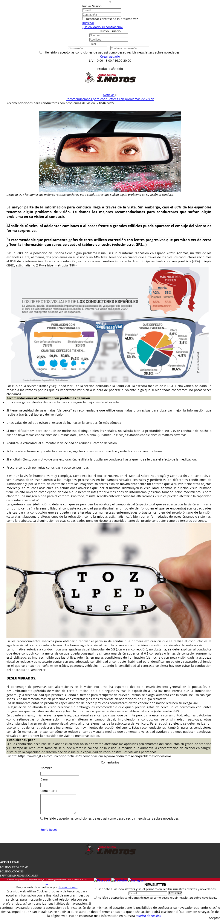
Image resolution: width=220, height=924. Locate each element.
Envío (44, 830)
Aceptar (214, 918)
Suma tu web (68, 887)
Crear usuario (110, 56)
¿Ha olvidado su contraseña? (102, 27)
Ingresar (88, 23)
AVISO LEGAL (10, 862)
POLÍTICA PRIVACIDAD (14, 867)
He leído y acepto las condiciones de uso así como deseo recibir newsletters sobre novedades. (157, 898)
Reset (53, 830)
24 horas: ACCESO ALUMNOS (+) (110, 65)
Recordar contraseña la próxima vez (112, 19)
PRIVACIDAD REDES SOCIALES (19, 875)
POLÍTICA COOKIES (12, 871)
